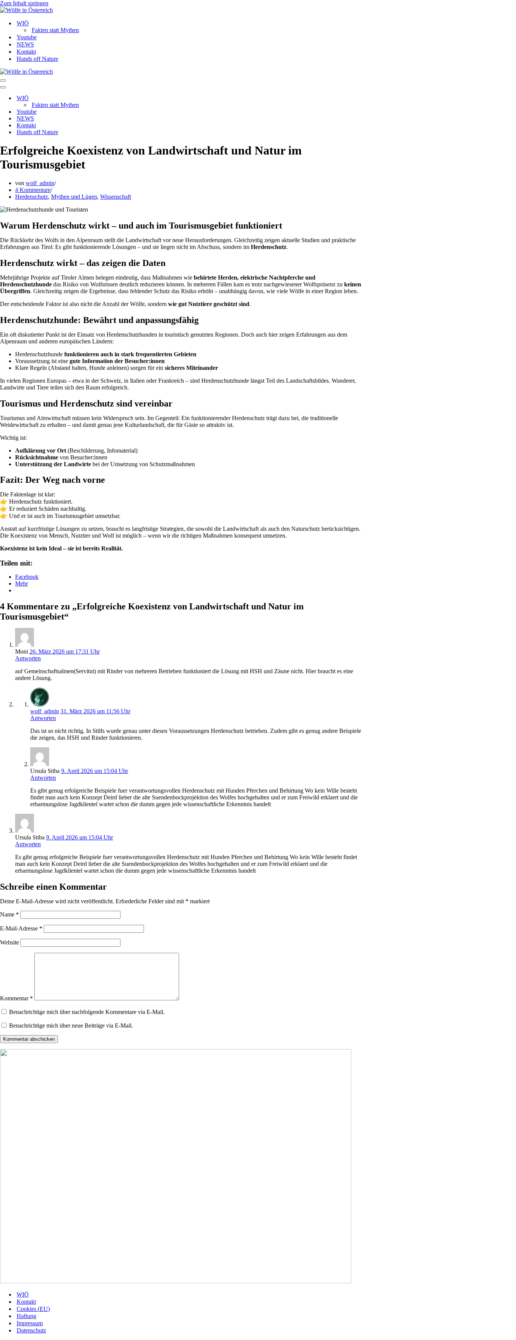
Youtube (27, 37)
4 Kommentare (33, 190)
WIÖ (23, 1294)
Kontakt (26, 51)
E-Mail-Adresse (21, 928)
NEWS (25, 44)
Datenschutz (31, 1330)
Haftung (26, 1316)
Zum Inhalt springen (24, 3)
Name (9, 914)
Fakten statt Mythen (55, 30)
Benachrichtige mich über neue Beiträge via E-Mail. (71, 1025)
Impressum (30, 1323)
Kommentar (16, 998)
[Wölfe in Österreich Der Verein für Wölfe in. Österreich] (258, 10)
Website (9, 942)
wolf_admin (40, 183)
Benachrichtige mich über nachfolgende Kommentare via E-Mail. (87, 1012)
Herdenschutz (31, 196)
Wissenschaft (115, 196)
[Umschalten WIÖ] (132, 98)
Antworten (28, 658)
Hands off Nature (37, 59)
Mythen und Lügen (74, 196)
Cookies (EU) (33, 1309)
